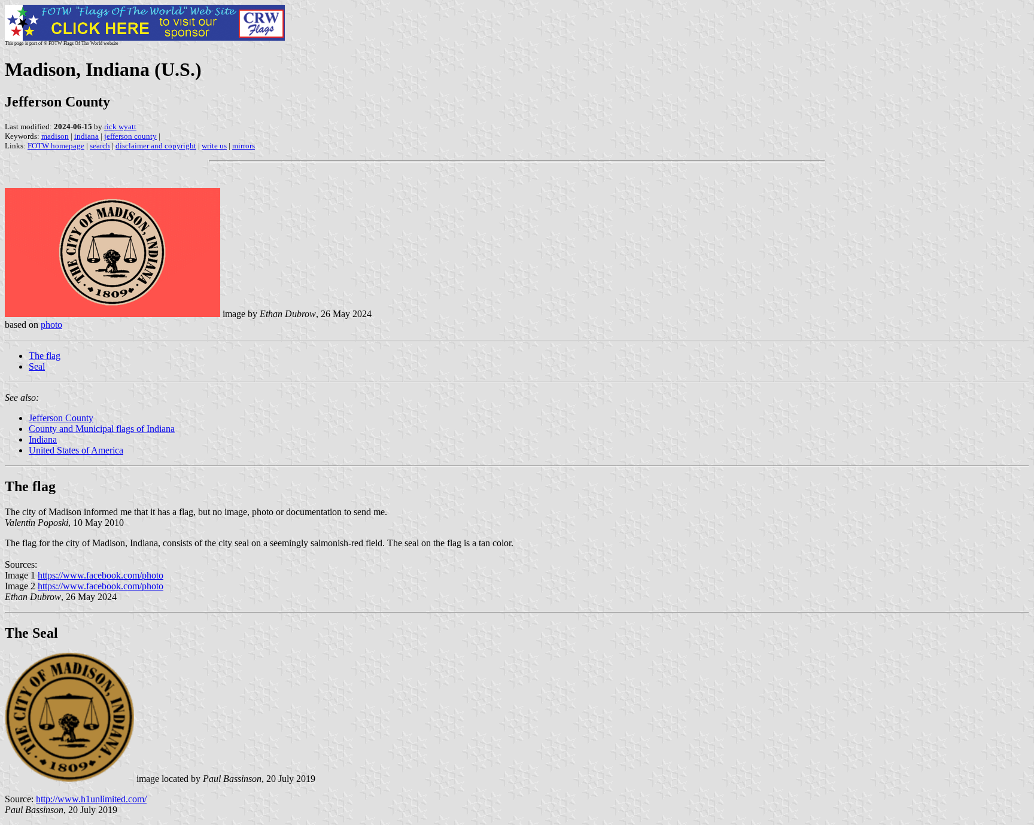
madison (55, 136)
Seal (37, 366)
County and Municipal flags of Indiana (102, 429)
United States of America (76, 450)
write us (214, 145)
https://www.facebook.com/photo (100, 575)
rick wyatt (120, 126)
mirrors (243, 145)
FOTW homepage (56, 145)
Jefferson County (61, 418)
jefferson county (130, 136)
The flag (44, 356)
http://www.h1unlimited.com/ (91, 799)
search (100, 145)
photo (51, 324)
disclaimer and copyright (155, 145)
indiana (86, 136)
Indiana (43, 439)
